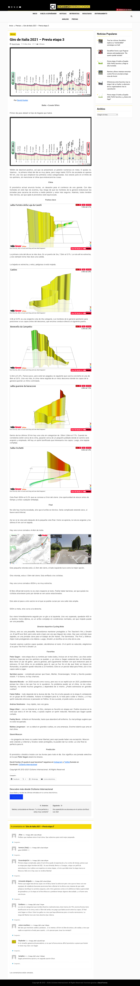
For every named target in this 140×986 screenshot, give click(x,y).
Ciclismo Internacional (28, 764)
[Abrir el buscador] (131, 16)
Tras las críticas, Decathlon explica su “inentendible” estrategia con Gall (116, 43)
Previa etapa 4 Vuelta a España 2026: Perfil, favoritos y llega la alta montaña (117, 63)
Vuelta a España (48, 14)
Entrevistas (74, 14)
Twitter (67, 762)
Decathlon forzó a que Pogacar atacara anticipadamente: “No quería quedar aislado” (117, 53)
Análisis (65, 19)
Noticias (63, 14)
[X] (14, 7)
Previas (75, 19)
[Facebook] (9, 7)
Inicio (35, 14)
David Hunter (16, 44)
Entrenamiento (101, 14)
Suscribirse (16, 797)
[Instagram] (11, 7)
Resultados (87, 14)
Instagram (58, 762)
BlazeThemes (102, 983)
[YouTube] (20, 7)
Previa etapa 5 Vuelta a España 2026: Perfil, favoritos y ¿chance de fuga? (119, 97)
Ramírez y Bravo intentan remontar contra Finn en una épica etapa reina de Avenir (119, 74)
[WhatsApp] (17, 7)
